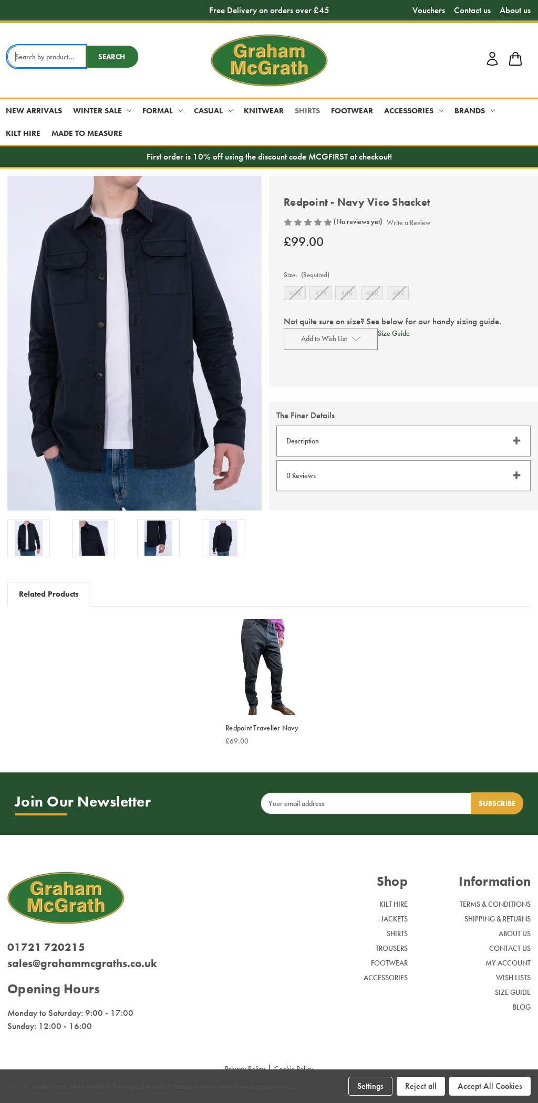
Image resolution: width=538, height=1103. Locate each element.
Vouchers (428, 10)
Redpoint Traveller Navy (261, 728)
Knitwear (264, 110)
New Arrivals (34, 110)
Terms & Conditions (495, 904)
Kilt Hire (23, 133)
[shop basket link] (515, 60)
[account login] (492, 64)
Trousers (392, 948)
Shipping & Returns (497, 919)
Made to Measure (86, 133)
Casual (208, 110)
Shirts (307, 110)
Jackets (394, 919)
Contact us (472, 10)
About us (515, 10)
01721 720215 (46, 947)
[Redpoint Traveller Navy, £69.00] (263, 667)
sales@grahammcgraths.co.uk (82, 963)
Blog (522, 1007)
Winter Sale (97, 110)
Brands (469, 110)
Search (111, 56)
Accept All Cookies (490, 1085)
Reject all (421, 1085)
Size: (306, 274)
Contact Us (510, 948)
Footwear (352, 110)
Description (302, 441)
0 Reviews (301, 475)
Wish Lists (513, 977)
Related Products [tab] (49, 594)
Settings (370, 1085)
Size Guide (394, 333)
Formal (157, 110)
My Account (508, 963)
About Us (515, 933)
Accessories (408, 110)
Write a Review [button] (409, 222)
